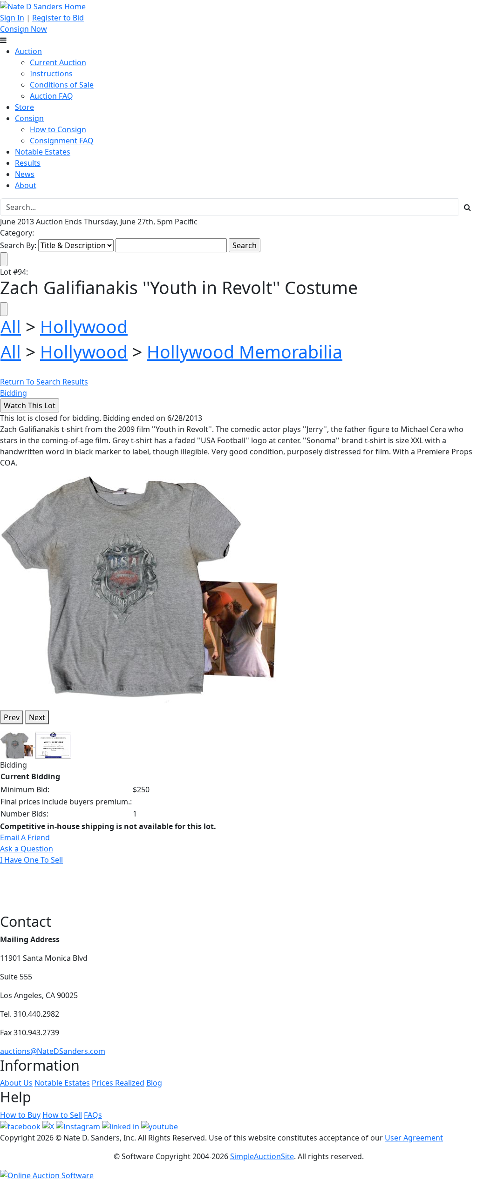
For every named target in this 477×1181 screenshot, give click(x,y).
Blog (154, 1083)
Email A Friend (25, 837)
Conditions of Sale (62, 85)
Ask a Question (26, 849)
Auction (28, 51)
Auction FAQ (51, 96)
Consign (29, 118)
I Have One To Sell (31, 860)
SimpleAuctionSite (262, 1156)
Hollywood (84, 326)
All (10, 326)
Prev (12, 717)
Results (28, 163)
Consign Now (23, 29)
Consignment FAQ (62, 140)
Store (24, 107)
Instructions (51, 73)
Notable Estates (42, 152)
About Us (16, 1083)
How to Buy (20, 1115)
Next (37, 717)
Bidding (13, 393)
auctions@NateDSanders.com (52, 1051)
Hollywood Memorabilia (244, 352)
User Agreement (414, 1138)
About (25, 185)
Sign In (12, 18)
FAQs (93, 1115)
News (24, 174)
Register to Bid (58, 18)
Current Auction (58, 62)
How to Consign (58, 129)
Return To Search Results (44, 382)
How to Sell (62, 1115)
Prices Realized (118, 1083)
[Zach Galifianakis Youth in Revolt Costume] (139, 585)
